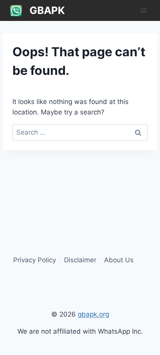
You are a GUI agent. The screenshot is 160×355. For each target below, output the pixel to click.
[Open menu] (143, 10)
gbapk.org (93, 314)
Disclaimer (80, 260)
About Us (119, 260)
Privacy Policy (34, 260)
